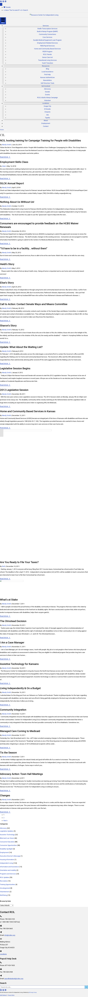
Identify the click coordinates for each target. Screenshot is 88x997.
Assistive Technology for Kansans (19, 663)
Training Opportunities (7, 884)
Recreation (3, 881)
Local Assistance (47, 72)
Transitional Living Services (47, 60)
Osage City (47, 106)
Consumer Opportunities (8, 845)
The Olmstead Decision (13, 621)
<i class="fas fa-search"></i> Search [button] (15, 10)
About (46, 120)
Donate (8, 7)
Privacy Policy (11, 995)
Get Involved (46, 86)
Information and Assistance (9, 867)
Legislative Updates (6, 831)
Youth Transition (47, 63)
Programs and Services (8, 874)
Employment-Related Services (47, 43)
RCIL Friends (47, 54)
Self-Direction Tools (47, 83)
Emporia (47, 112)
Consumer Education (7, 842)
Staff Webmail (3, 995)
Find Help (47, 74)
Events (47, 94)
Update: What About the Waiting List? (21, 347)
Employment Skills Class (14, 161)
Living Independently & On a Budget (20, 688)
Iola (47, 115)
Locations (45, 103)
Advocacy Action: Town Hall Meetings (21, 773)
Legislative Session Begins (15, 368)
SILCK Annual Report (12, 183)
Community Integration (13, 709)
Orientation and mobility (8, 870)
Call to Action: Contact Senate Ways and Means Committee (33, 304)
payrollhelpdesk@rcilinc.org (13, 978)
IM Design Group (33, 992)
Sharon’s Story (8, 325)
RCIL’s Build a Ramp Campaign (47, 97)
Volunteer (47, 100)
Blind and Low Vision (7, 838)
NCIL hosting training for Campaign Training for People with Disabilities (40, 140)
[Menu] (1, 4)
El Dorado (47, 109)
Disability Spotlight (6, 849)
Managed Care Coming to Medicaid (20, 731)
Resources (46, 66)
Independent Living (6, 863)
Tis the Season (8, 752)
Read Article (5, 157)
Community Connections (47, 34)
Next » (5, 820)
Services (46, 26)
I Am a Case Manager (12, 642)
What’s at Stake (9, 599)
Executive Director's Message (10, 856)
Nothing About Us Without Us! (17, 201)
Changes (5, 795)
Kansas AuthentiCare (47, 77)
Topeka (47, 118)
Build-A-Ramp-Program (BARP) (47, 31)
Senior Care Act (47, 57)
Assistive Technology (7, 835)
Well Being (3, 895)
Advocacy (47, 89)
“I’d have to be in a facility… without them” (23, 248)
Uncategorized (5, 888)
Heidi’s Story (7, 264)
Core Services (47, 37)
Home (2, 129)
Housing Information (7, 859)
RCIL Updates (4, 877)
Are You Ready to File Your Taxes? (19, 562)
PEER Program (47, 51)
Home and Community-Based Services (47, 49)
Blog (47, 69)
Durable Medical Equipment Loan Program (47, 40)
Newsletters (47, 80)
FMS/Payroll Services (47, 46)
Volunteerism (4, 892)
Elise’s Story (7, 282)
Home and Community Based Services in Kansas (27, 411)
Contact (45, 126)
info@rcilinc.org (9, 935)
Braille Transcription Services (47, 29)
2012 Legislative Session (14, 389)
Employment (45, 123)
